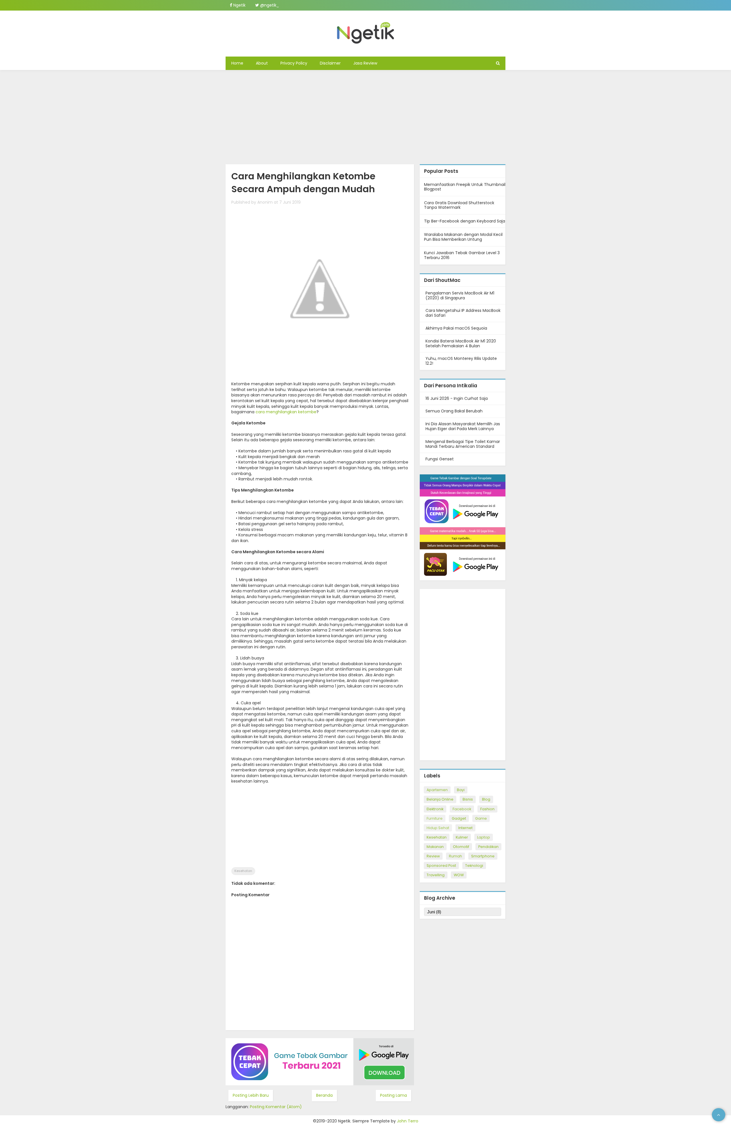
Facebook (462, 809)
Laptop (483, 837)
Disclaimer (330, 63)
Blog (486, 799)
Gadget (459, 818)
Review (433, 856)
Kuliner (462, 837)
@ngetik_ (269, 5)
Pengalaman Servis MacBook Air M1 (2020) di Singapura (459, 295)
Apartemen (437, 789)
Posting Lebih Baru (251, 1095)
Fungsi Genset (439, 459)
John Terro (407, 1121)
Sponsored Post (441, 865)
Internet (465, 827)
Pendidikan (488, 846)
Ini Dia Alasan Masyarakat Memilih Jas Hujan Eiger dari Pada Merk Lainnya (462, 426)
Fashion (487, 809)
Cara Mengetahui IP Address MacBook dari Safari (463, 313)
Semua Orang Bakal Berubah (454, 411)
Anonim (265, 202)
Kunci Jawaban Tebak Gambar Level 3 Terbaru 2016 (462, 255)
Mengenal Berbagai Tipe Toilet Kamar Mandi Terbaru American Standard (462, 444)
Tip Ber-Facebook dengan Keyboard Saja (464, 221)
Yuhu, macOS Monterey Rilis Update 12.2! (461, 361)
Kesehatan (243, 871)
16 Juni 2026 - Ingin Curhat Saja (456, 398)
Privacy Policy (293, 63)
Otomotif (461, 846)
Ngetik (239, 5)
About (262, 63)
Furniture (435, 818)
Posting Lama (393, 1095)
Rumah (455, 856)
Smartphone (483, 856)
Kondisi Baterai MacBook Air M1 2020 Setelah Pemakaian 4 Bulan (460, 343)
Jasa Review (365, 63)
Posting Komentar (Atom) (276, 1107)
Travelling (436, 875)
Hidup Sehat (438, 827)
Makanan (435, 846)
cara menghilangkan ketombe (286, 412)
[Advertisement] (365, 116)
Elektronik (435, 809)
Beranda (324, 1095)
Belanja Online (440, 799)
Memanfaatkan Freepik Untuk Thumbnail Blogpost (464, 187)
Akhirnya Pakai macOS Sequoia (456, 328)
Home (237, 63)
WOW (459, 875)
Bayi (461, 789)
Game (481, 818)
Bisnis (468, 799)
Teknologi (474, 865)
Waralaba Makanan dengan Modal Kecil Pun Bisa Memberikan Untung (463, 237)
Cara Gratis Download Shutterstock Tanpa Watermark (459, 205)
